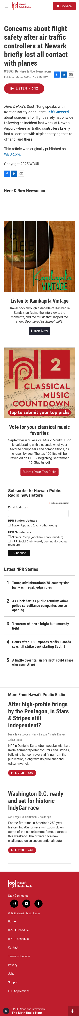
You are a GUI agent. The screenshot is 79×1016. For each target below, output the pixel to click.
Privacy (12, 965)
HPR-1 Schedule (18, 930)
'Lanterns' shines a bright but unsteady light (40, 626)
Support (13, 982)
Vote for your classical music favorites (39, 430)
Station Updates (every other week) (34, 525)
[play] (6, 1011)
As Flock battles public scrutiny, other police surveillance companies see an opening (40, 605)
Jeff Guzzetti (57, 112)
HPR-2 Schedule (18, 938)
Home (12, 921)
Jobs (11, 973)
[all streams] (73, 1011)
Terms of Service (19, 956)
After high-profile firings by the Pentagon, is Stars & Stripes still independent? (38, 715)
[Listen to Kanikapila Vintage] (39, 256)
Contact (13, 947)
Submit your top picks (39, 472)
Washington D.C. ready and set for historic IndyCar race (35, 800)
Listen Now (39, 331)
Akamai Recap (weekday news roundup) (37, 537)
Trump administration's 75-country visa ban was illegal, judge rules (40, 585)
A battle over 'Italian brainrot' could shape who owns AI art (43, 662)
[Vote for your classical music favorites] (39, 383)
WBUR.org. (12, 154)
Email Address (18, 507)
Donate (66, 6)
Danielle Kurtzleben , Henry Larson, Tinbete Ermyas (36, 734)
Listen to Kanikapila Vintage (39, 301)
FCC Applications (19, 991)
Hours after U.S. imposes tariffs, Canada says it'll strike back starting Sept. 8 (41, 644)
